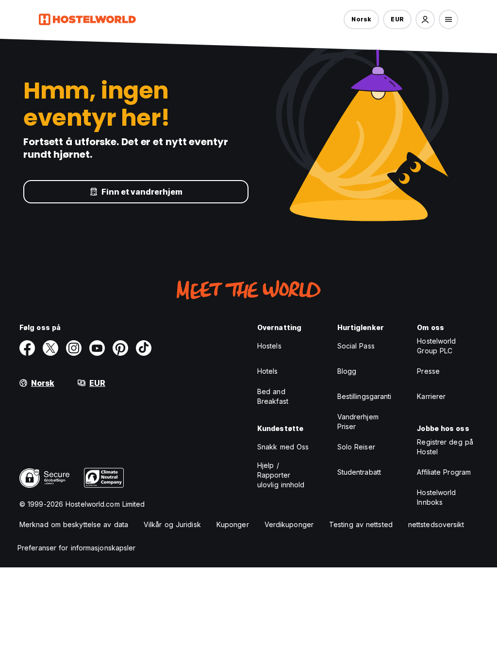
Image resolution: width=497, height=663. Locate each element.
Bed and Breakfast (272, 396)
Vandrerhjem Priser (358, 422)
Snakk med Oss (283, 447)
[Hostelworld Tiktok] (143, 348)
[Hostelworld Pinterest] (120, 348)
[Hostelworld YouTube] (97, 348)
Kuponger (232, 524)
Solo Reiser (356, 447)
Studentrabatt (359, 472)
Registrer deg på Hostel (445, 447)
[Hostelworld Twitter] (50, 348)
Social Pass (356, 346)
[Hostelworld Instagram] (74, 348)
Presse (428, 371)
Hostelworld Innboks (436, 497)
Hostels (269, 346)
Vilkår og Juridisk (172, 524)
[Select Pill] (425, 19)
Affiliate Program (444, 472)
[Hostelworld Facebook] (27, 348)
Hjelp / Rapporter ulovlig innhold (281, 475)
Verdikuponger (289, 524)
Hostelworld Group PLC (436, 346)
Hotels (267, 371)
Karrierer (431, 396)
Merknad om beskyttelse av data (73, 524)
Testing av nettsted (361, 524)
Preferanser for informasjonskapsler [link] (76, 548)
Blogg (347, 371)
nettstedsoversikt (436, 524)
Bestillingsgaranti (364, 396)
